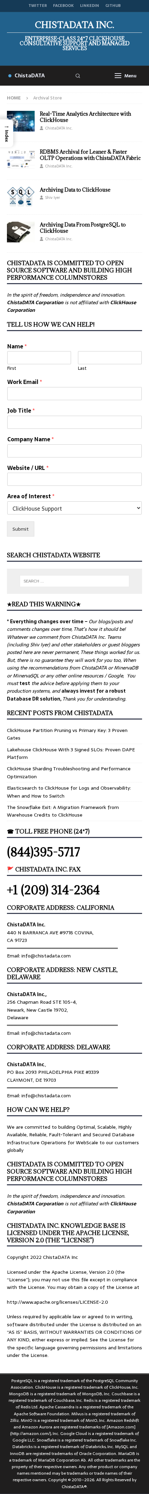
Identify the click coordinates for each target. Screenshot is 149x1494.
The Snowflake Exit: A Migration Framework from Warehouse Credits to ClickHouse (63, 811)
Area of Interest (30, 496)
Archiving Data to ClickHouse (75, 189)
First (11, 369)
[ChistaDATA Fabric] (21, 159)
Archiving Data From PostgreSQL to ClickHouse (83, 227)
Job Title (21, 410)
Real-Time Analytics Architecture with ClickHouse (85, 116)
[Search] (78, 75)
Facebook (63, 6)
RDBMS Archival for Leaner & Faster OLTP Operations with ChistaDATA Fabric (90, 154)
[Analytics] (21, 121)
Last (82, 369)
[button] (6, 133)
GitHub (113, 6)
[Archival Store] (21, 197)
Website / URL (28, 468)
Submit (20, 529)
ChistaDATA (30, 75)
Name (17, 346)
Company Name (30, 439)
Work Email (24, 382)
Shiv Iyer (52, 197)
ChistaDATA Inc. (59, 128)
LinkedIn (89, 6)
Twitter (37, 6)
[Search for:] (74, 581)
